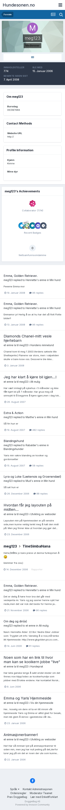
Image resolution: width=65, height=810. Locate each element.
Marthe (30, 417)
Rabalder (31, 445)
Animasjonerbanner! (21, 735)
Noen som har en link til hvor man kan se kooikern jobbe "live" (32, 659)
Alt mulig (35, 381)
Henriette (31, 280)
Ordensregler (18, 793)
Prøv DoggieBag (17, 796)
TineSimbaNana (36, 546)
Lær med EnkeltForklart (44, 796)
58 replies (38, 465)
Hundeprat (36, 666)
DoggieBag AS (32, 801)
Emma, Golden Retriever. (21, 276)
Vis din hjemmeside (41, 702)
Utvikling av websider (43, 514)
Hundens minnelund (42, 345)
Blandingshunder (14, 449)
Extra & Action (13, 413)
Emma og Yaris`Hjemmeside (27, 698)
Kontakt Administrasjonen (37, 789)
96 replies (38, 292)
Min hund (55, 280)
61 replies (34, 645)
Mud (28, 480)
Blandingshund (14, 441)
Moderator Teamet (41, 793)
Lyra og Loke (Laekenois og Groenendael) (32, 476)
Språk (14, 789)
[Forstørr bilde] (5, 556)
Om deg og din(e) (15, 621)
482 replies (38, 429)
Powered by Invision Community (32, 804)
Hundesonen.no (19, 5)
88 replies (42, 493)
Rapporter (37, 569)
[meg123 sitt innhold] (32, 57)
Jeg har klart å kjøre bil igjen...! (30, 377)
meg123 (8, 280)
